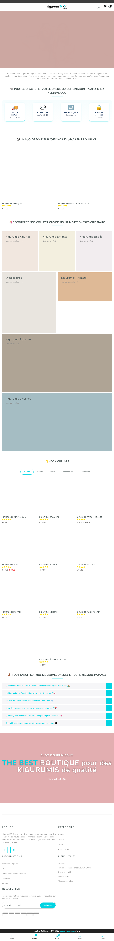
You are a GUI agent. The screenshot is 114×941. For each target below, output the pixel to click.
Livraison (6, 878)
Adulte (61, 834)
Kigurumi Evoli (10, 564)
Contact (61, 863)
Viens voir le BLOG (57, 779)
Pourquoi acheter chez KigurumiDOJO (74, 868)
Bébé (60, 844)
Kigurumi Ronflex (49, 564)
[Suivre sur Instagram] (13, 850)
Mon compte (63, 876)
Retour (5, 883)
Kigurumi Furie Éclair (88, 612)
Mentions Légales (10, 863)
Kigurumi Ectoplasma (14, 517)
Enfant (61, 839)
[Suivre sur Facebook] (5, 850)
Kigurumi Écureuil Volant (53, 659)
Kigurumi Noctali (11, 612)
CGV (4, 868)
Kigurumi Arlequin (12, 203)
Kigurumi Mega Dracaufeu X (73, 203)
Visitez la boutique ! (57, 48)
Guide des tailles (65, 872)
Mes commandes (65, 881)
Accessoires (63, 849)
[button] (7, 206)
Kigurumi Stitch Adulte (89, 517)
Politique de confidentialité (14, 873)
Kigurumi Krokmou (49, 517)
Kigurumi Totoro (86, 564)
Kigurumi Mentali (48, 612)
